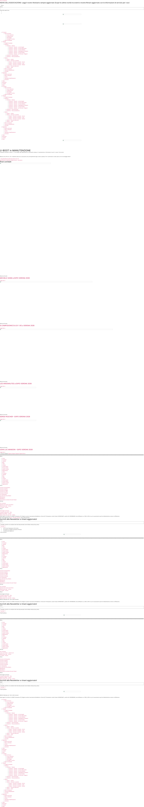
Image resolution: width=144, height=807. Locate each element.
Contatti (4, 83)
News (3, 85)
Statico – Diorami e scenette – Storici (17, 62)
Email (1, 520)
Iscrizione (6, 79)
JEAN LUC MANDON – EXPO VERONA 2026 (16, 450)
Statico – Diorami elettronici (13, 66)
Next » (24, 453)
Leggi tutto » (3, 280)
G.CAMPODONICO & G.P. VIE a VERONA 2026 (17, 325)
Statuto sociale (5, 469)
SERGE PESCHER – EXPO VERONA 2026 (15, 417)
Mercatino (4, 82)
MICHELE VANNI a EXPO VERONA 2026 (15, 278)
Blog (3, 462)
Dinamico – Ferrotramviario (12, 55)
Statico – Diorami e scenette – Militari (17, 64)
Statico (6, 57)
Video (3, 80)
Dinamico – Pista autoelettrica (13, 56)
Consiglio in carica (11, 39)
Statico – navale (10, 59)
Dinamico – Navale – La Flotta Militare (17, 49)
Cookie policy (5, 466)
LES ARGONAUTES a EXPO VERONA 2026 (16, 384)
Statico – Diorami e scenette (13, 60)
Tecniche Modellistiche (9, 70)
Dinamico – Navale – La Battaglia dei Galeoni (18, 51)
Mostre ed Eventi (8, 74)
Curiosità (6, 71)
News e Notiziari (8, 75)
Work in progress (8, 68)
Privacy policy (5, 467)
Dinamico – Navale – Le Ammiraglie (16, 47)
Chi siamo (4, 32)
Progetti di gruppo (8, 43)
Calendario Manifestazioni (10, 78)
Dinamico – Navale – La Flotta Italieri (17, 52)
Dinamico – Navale (11, 45)
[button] (72, 5)
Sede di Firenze (7, 33)
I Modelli (4, 41)
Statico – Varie (10, 67)
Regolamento (5, 470)
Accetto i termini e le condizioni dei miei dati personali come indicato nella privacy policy (20, 524)
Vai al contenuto (3, 0)
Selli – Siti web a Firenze (15, 517)
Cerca (1, 6)
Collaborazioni (10, 36)
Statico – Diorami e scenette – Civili (16, 63)
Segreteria (4, 72)
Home (3, 458)
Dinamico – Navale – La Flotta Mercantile (17, 48)
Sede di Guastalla (8, 40)
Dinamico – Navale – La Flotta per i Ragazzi (18, 53)
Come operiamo (10, 35)
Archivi (5, 76)
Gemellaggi (9, 37)
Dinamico (6, 44)
